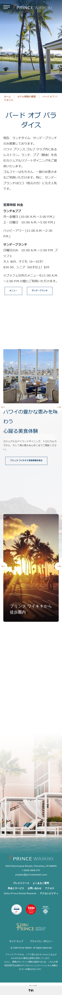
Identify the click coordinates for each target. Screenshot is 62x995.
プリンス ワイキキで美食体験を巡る (26, 460)
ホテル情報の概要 (26, 96)
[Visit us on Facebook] (30, 653)
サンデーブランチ (40, 290)
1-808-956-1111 (31, 870)
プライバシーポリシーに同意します (32, 804)
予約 (31, 990)
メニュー (13, 290)
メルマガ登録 (51, 797)
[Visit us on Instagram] (19, 653)
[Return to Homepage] (32, 6)
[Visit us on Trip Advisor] (41, 653)
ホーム (7, 96)
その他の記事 (29, 502)
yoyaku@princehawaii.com (31, 874)
